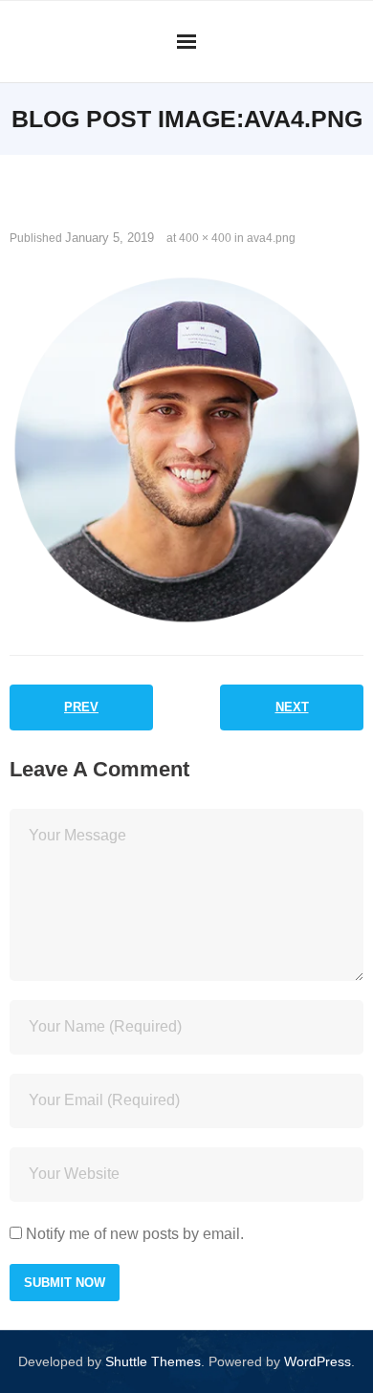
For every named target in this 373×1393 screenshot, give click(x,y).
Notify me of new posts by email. (135, 1234)
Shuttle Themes (153, 1361)
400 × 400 (205, 238)
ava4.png (271, 238)
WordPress (317, 1361)
